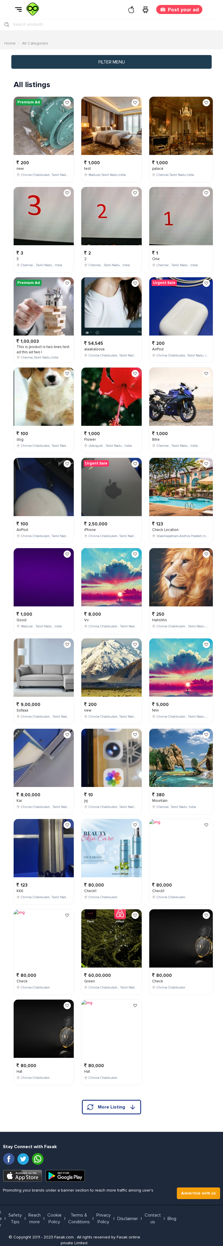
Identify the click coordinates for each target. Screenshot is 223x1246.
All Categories (35, 43)
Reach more (34, 1218)
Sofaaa (22, 710)
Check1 (90, 891)
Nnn (155, 710)
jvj (86, 800)
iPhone (90, 529)
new (20, 168)
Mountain (160, 800)
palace (157, 168)
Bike (156, 439)
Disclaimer (127, 1219)
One (156, 259)
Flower (90, 439)
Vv (86, 620)
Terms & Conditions (79, 1218)
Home (10, 43)
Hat (19, 1071)
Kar (19, 800)
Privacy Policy (103, 1218)
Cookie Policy (54, 1218)
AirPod (22, 529)
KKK (20, 891)
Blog (172, 1219)
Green (89, 981)
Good (21, 620)
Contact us (153, 1218)
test (87, 168)
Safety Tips (15, 1218)
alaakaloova (94, 349)
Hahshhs (159, 620)
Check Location (165, 529)
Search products (28, 24)
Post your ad (183, 9)
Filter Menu (111, 62)
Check (22, 981)
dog (20, 439)
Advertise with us (198, 1193)
